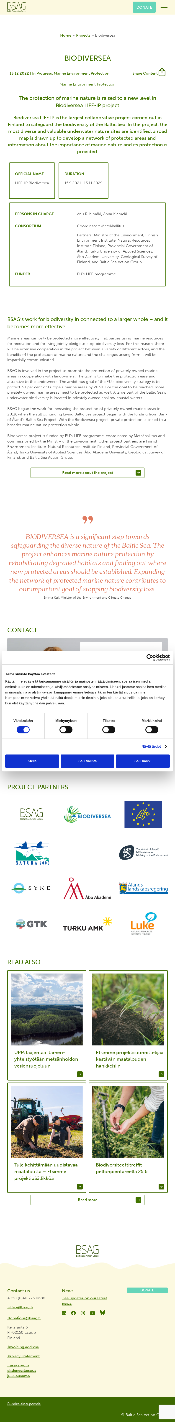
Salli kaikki (142, 761)
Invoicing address (23, 1347)
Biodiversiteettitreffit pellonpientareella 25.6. (122, 1168)
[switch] (65, 729)
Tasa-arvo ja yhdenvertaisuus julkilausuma (21, 1370)
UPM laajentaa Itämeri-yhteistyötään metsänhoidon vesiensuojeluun (46, 1059)
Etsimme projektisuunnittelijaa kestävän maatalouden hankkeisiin (129, 1059)
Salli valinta (87, 761)
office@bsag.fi (20, 1307)
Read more (87, 1199)
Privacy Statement (24, 1356)
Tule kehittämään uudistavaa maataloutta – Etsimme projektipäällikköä (46, 1171)
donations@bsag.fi (24, 1318)
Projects (83, 35)
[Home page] (87, 1251)
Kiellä (32, 761)
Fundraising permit (24, 1404)
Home (65, 35)
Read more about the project (87, 472)
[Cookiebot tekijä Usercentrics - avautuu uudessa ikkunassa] (150, 657)
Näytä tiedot (151, 746)
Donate (144, 7)
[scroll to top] (162, 1405)
